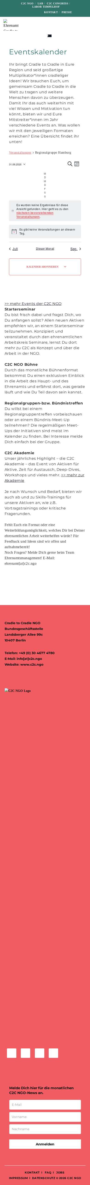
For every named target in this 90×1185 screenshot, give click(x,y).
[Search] (78, 12)
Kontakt (51, 12)
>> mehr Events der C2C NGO (33, 303)
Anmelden (45, 1144)
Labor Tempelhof (46, 6)
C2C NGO (27, 3)
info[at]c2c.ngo (29, 659)
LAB (40, 3)
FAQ (47, 1172)
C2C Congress (57, 3)
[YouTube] (35, 12)
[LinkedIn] (28, 12)
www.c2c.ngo (31, 664)
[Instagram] (21, 12)
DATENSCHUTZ (43, 1178)
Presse (67, 12)
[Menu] (83, 25)
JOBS (60, 1172)
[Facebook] (13, 12)
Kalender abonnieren (42, 266)
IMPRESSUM (18, 1178)
